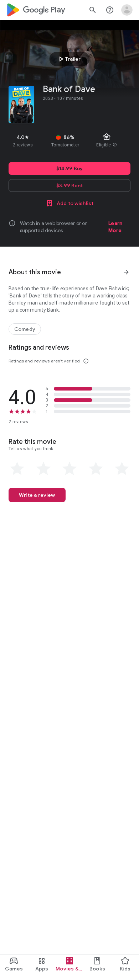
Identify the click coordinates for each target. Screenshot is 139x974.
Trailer (69, 59)
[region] (69, 141)
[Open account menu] (126, 9)
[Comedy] (25, 329)
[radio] (17, 468)
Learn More (115, 226)
